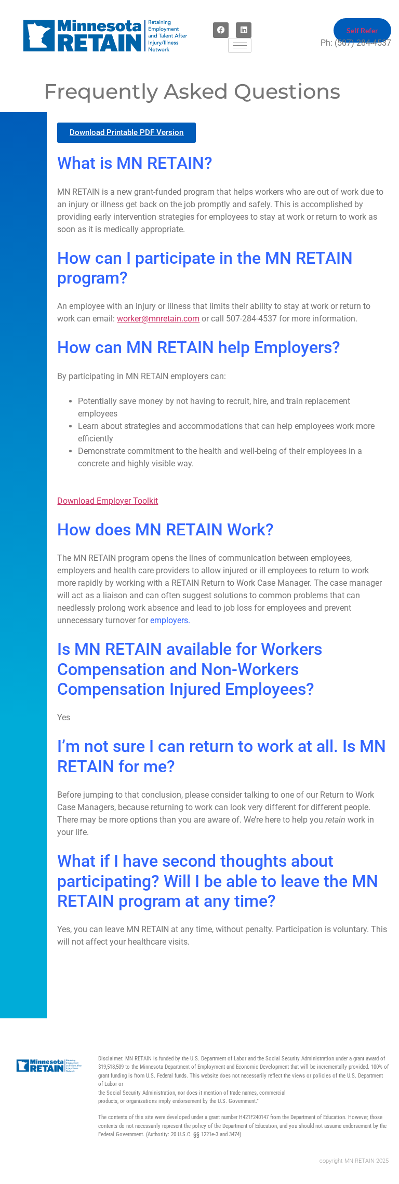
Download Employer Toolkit (107, 501)
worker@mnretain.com (158, 319)
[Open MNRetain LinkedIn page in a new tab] (243, 30)
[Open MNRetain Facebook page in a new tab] (221, 30)
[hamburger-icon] (239, 45)
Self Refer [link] (362, 30)
